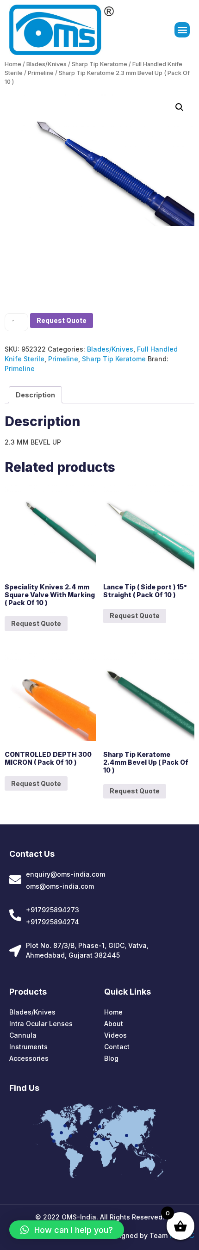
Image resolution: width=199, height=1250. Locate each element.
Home (13, 64)
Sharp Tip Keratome (99, 64)
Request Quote (62, 320)
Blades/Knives (46, 64)
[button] (182, 29)
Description (35, 395)
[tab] (35, 394)
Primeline (41, 72)
